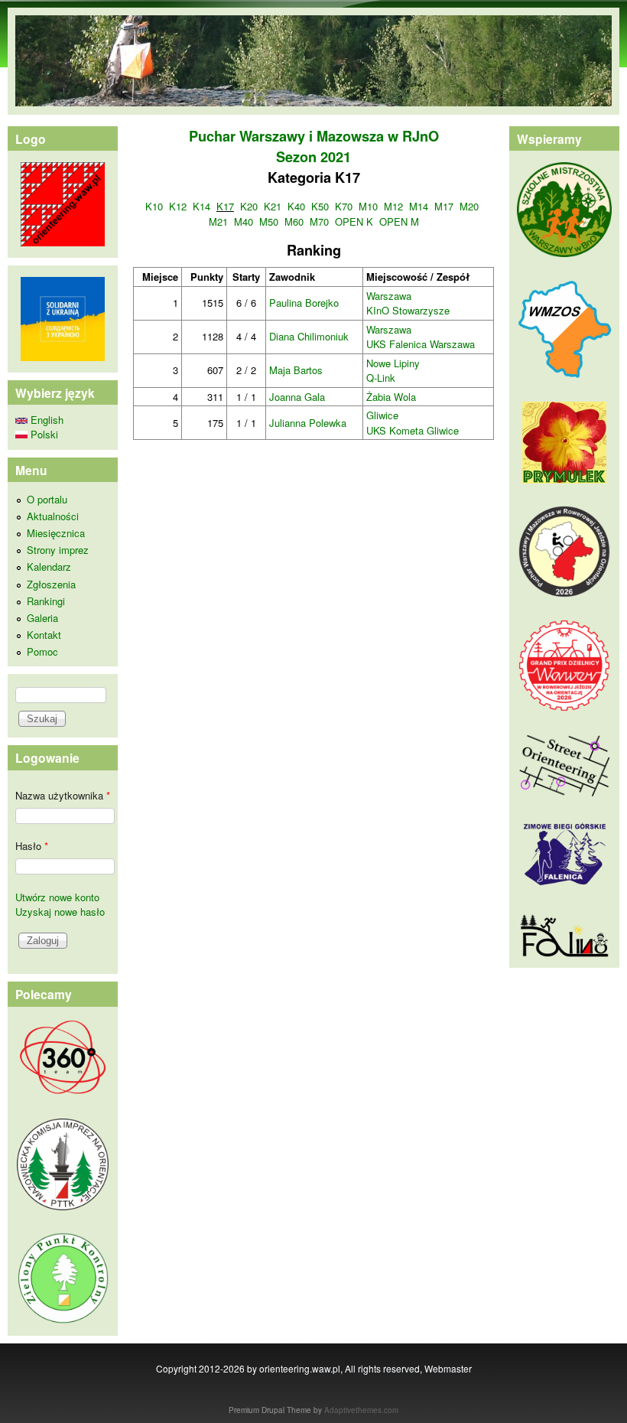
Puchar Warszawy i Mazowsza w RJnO (314, 136)
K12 (178, 206)
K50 (320, 206)
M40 (243, 221)
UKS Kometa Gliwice (412, 430)
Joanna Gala (297, 396)
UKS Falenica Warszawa (420, 344)
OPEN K (354, 221)
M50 (268, 221)
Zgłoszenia (51, 584)
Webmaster (448, 1368)
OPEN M (399, 221)
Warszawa (388, 295)
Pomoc (42, 651)
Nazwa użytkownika (62, 795)
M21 (218, 221)
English (45, 419)
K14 (201, 206)
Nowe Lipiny (393, 363)
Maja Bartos (296, 370)
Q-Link (380, 377)
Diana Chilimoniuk (309, 336)
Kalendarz (49, 566)
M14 (418, 206)
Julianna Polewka (307, 422)
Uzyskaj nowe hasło (60, 911)
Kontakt (44, 634)
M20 (469, 206)
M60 (294, 221)
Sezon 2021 (313, 157)
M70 (319, 221)
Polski (43, 434)
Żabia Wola (391, 396)
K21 (272, 206)
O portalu (47, 499)
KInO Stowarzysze (408, 310)
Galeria (42, 618)
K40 (296, 206)
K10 (154, 206)
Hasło (31, 845)
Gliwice (382, 415)
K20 (249, 206)
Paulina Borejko (304, 302)
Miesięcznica (56, 533)
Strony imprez (58, 549)
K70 (343, 206)
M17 (443, 206)
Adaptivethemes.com (361, 1410)
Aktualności (53, 516)
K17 (225, 206)
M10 (368, 206)
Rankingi (46, 601)
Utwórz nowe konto (57, 897)
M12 (393, 206)
